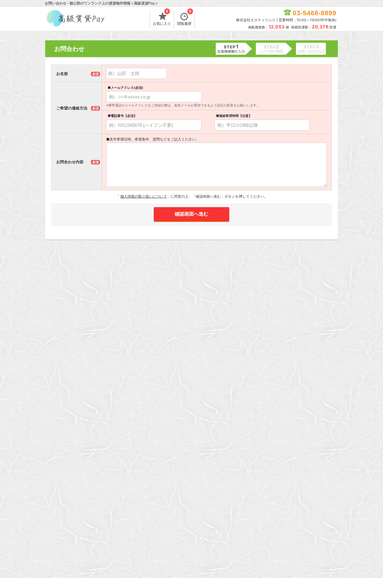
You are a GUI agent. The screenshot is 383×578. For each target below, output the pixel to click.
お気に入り (162, 18)
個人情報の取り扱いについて (143, 196)
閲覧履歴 (184, 18)
